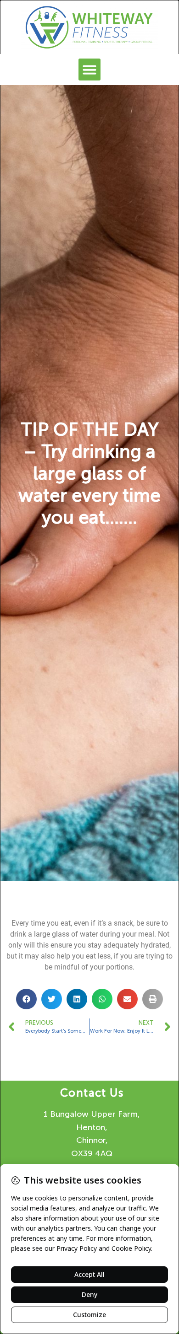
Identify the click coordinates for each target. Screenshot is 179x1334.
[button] (89, 69)
